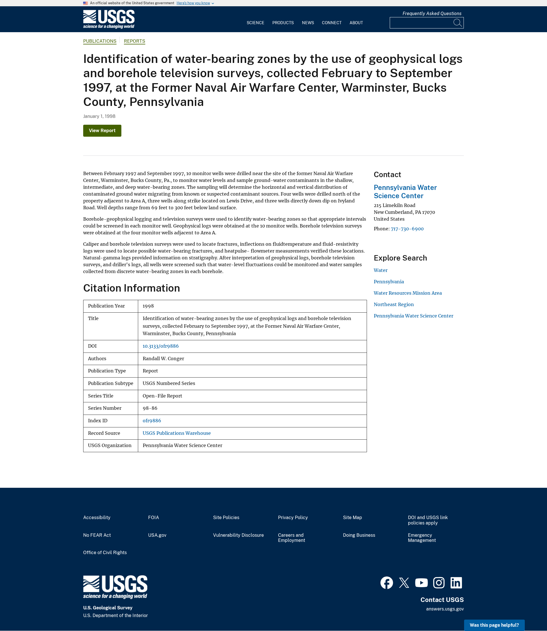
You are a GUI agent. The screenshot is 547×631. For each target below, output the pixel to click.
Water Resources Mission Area (408, 293)
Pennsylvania (389, 281)
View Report (102, 130)
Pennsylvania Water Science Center (405, 191)
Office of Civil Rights (105, 552)
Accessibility (97, 517)
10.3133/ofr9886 (161, 346)
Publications (100, 41)
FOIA (153, 517)
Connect (332, 23)
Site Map (352, 517)
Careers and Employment (291, 538)
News (308, 23)
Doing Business (359, 535)
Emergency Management (422, 538)
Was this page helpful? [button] (494, 625)
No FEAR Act (97, 535)
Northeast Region (394, 304)
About (356, 23)
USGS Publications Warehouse (177, 433)
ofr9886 (152, 420)
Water (380, 270)
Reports (134, 41)
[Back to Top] (526, 610)
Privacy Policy (293, 517)
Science (255, 23)
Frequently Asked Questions (432, 13)
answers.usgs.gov (445, 609)
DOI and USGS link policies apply (428, 520)
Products (283, 23)
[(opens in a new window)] (386, 582)
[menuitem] (255, 19)
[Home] (108, 27)
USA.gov (157, 535)
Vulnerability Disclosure (238, 535)
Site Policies (226, 517)
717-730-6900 (407, 228)
